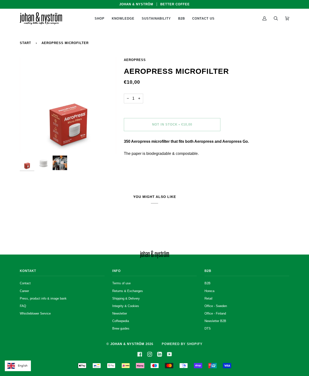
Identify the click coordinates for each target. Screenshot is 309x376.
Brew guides (120, 328)
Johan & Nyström (127, 344)
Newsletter (119, 313)
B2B (207, 283)
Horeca (209, 291)
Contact (25, 283)
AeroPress (135, 60)
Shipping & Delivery (126, 298)
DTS (207, 328)
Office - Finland (215, 313)
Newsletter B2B (215, 321)
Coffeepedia (120, 321)
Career (24, 291)
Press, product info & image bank (43, 298)
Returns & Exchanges (127, 291)
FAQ (23, 306)
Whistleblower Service (35, 313)
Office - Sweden (215, 306)
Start (25, 43)
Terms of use (121, 283)
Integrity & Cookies (125, 306)
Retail (208, 298)
